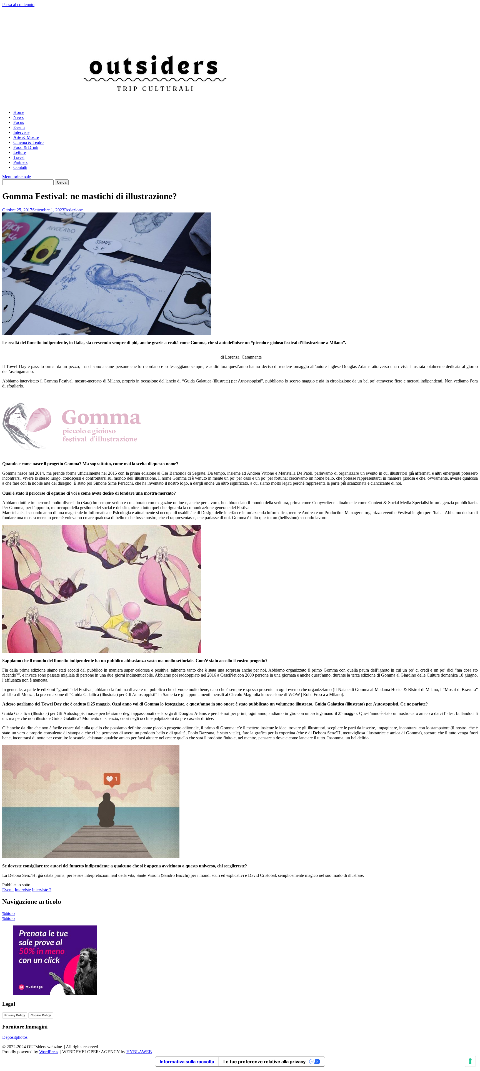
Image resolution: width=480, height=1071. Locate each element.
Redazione (73, 209)
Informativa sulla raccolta (187, 1061)
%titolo (8, 913)
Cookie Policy (41, 1015)
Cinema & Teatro (28, 142)
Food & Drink (25, 147)
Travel (18, 157)
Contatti (20, 167)
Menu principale (16, 176)
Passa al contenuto (18, 4)
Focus (18, 122)
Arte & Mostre (26, 137)
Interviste (21, 132)
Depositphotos (15, 1037)
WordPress (48, 1051)
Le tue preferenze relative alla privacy (264, 1061)
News (18, 117)
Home (18, 112)
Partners (20, 162)
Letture (19, 152)
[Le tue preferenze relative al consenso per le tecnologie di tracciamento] (470, 1061)
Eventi (19, 127)
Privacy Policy (14, 1015)
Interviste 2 (41, 889)
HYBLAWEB (139, 1051)
